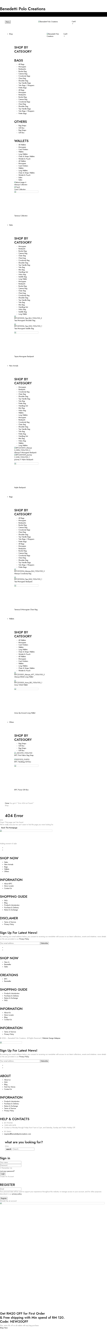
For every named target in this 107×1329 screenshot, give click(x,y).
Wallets (21, 152)
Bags (6, 867)
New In (6, 962)
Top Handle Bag (24, 265)
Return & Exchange (11, 910)
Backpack (21, 248)
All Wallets (22, 145)
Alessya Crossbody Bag (22, 573)
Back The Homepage (9, 828)
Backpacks (22, 69)
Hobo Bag (22, 274)
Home (7, 803)
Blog (5, 903)
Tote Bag (21, 267)
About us (7, 1080)
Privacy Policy (9, 924)
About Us (7, 1012)
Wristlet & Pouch (24, 159)
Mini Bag (21, 270)
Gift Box (21, 128)
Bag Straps (22, 125)
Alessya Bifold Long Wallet (23, 677)
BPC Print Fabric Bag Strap (24, 755)
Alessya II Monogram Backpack (25, 452)
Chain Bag (22, 255)
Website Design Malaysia (51, 1038)
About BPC (8, 883)
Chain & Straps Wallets (26, 156)
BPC (5, 979)
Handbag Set (23, 272)
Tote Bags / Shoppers (26, 85)
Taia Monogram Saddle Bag (24, 328)
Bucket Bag (22, 71)
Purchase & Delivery (11, 907)
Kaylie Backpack (20, 487)
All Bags (21, 64)
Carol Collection (20, 189)
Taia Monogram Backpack (23, 581)
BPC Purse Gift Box (21, 790)
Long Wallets (23, 154)
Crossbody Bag (23, 260)
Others (6, 871)
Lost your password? (7, 1171)
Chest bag (22, 258)
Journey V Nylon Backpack (23, 459)
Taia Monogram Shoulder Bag (24, 320)
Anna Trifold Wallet (21, 685)
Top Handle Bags (24, 83)
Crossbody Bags (24, 76)
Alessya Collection (20, 184)
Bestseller (7, 964)
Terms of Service (10, 922)
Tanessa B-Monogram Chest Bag (26, 609)
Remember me (7, 1168)
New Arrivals (8, 864)
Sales (20, 177)
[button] (87, 22)
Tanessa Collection (20, 216)
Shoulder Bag (23, 81)
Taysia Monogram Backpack (24, 356)
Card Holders (23, 149)
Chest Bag (22, 78)
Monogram (22, 67)
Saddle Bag (22, 277)
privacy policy (17, 1194)
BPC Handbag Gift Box (22, 762)
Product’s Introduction (11, 905)
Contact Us (8, 888)
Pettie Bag (22, 403)
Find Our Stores (9, 1087)
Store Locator (9, 886)
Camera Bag (22, 74)
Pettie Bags (22, 87)
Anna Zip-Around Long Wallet (24, 713)
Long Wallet (22, 279)
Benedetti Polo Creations (22, 9)
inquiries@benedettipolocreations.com (17, 1134)
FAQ (5, 900)
